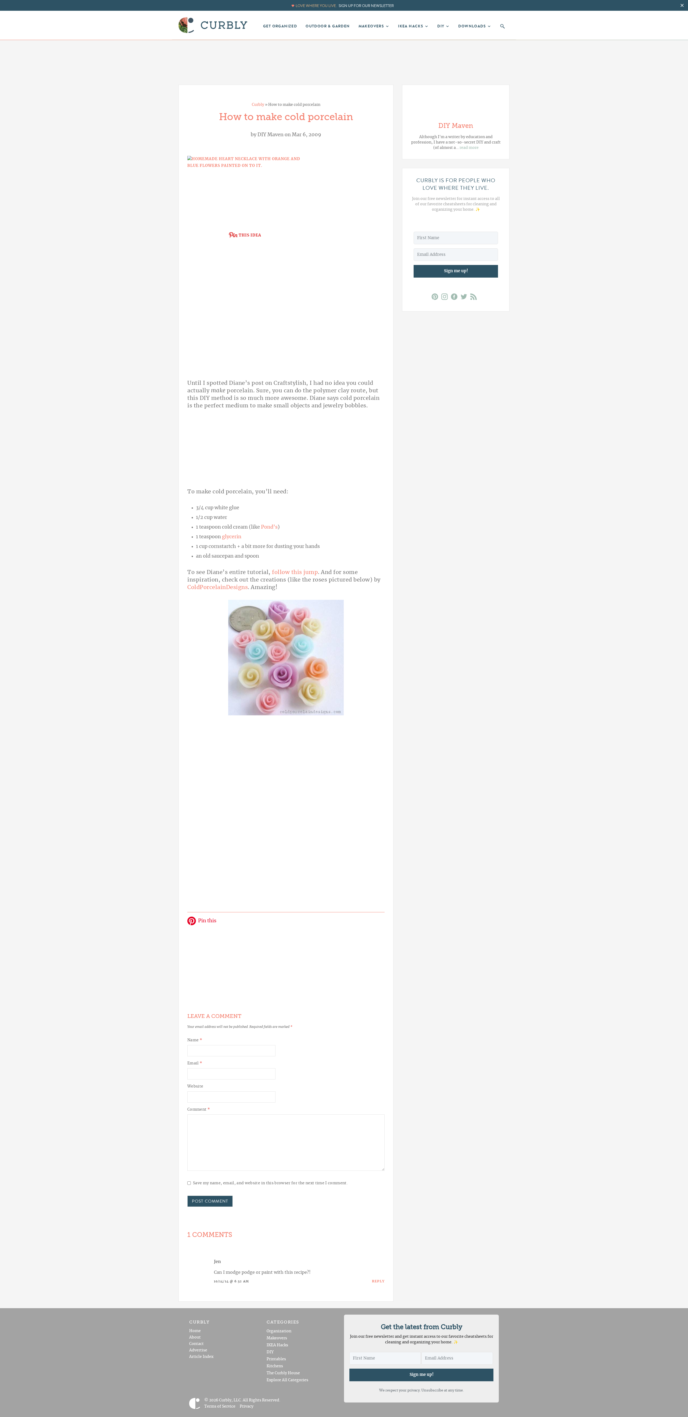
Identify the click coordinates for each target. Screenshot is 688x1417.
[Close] (393, 624)
